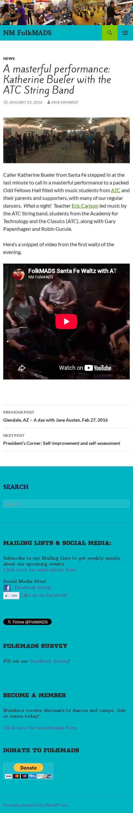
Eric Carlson (85, 205)
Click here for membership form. (40, 728)
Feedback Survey (49, 661)
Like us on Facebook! (44, 595)
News (9, 58)
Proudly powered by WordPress (35, 805)
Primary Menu (125, 33)
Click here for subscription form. (40, 570)
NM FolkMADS (27, 33)
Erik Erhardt (64, 102)
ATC (115, 190)
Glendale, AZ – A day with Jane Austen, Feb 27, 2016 (55, 416)
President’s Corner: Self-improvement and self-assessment (61, 439)
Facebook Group (34, 588)
